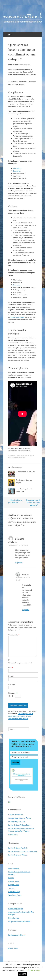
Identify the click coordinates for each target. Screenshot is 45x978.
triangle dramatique (17, 317)
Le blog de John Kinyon (16, 935)
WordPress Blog (14, 891)
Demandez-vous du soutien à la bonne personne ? (33, 502)
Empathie (16, 171)
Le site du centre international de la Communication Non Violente (21, 829)
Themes (11, 888)
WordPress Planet (15, 895)
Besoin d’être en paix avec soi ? (15, 501)
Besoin (26, 455)
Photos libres (13, 948)
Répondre (18, 562)
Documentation (13, 868)
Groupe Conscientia (15, 814)
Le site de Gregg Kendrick (17, 848)
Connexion (17, 168)
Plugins (11, 878)
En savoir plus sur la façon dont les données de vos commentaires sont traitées (20, 716)
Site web (11, 684)
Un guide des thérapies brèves (19, 921)
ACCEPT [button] (22, 974)
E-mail (11, 676)
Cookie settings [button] (34, 970)
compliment (16, 457)
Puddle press (13, 834)
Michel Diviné (13, 65)
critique (23, 457)
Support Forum (13, 884)
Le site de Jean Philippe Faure (19, 825)
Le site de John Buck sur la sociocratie (22, 851)
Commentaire (13, 635)
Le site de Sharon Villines (17, 855)
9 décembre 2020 (25, 65)
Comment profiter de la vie (25, 471)
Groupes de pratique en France (19, 818)
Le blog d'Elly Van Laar (16, 821)
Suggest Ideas (13, 881)
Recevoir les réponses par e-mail (20, 663)
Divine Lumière (13, 918)
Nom (10, 668)
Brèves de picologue (15, 908)
